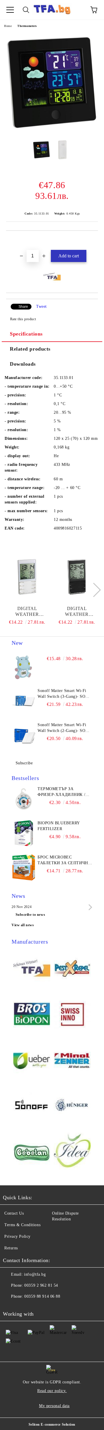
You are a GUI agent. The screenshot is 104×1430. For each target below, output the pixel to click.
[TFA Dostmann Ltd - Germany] (31, 969)
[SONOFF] (31, 1106)
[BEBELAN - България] (31, 1152)
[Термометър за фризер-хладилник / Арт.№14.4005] (24, 799)
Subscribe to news (30, 915)
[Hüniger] (72, 1106)
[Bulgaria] (72, 969)
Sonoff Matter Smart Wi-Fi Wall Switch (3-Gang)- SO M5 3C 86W (62, 694)
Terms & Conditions (22, 1225)
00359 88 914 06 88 (42, 1296)
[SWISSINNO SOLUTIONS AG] (72, 1014)
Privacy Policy (17, 1236)
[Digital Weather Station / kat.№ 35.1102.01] (77, 577)
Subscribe (24, 763)
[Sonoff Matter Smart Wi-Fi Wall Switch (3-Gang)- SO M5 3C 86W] (24, 701)
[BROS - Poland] (31, 1014)
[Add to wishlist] (94, 240)
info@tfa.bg (35, 1274)
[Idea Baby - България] (72, 1152)
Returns (11, 1248)
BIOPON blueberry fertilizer (59, 826)
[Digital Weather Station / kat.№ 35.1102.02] (27, 577)
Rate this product (23, 319)
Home (8, 26)
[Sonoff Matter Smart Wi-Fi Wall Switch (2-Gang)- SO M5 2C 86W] (24, 735)
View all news (23, 925)
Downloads (23, 364)
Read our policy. (52, 1391)
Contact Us (14, 1213)
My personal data (54, 1406)
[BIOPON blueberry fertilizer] (24, 833)
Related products (30, 349)
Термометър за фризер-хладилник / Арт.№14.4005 (61, 792)
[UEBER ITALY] (31, 1060)
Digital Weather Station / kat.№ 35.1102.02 (27, 611)
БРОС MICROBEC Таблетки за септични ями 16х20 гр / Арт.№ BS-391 (65, 860)
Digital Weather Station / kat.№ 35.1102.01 (76, 611)
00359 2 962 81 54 (41, 1285)
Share (23, 307)
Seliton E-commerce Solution (52, 1424)
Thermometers (27, 26)
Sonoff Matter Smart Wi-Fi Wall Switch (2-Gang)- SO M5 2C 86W (62, 728)
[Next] (93, 590)
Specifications (26, 334)
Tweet (41, 306)
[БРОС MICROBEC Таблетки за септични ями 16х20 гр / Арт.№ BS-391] (24, 867)
